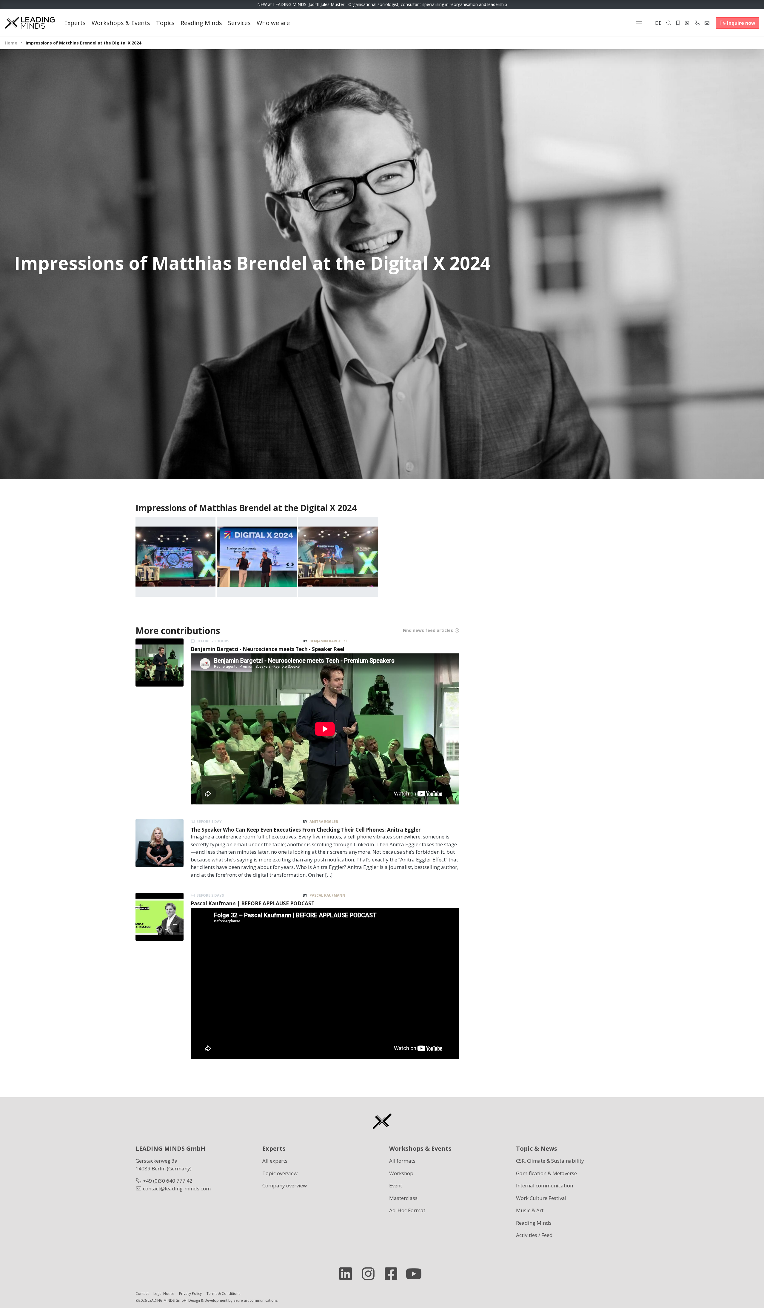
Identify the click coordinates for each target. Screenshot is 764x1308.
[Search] (669, 23)
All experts (274, 1160)
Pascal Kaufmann (327, 895)
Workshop (401, 1173)
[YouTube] (416, 1273)
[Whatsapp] (687, 23)
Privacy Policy (190, 1293)
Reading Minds (201, 23)
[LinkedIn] (348, 1273)
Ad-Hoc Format (407, 1210)
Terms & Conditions (223, 1293)
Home (11, 43)
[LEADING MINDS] (30, 22)
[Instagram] (370, 1273)
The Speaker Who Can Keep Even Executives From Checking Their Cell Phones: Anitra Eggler (305, 829)
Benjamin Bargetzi (328, 641)
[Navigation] (640, 23)
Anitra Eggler (323, 821)
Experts (75, 23)
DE (658, 23)
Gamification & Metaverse (546, 1173)
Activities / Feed (534, 1235)
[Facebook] (393, 1273)
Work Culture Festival (541, 1198)
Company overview (284, 1185)
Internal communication (544, 1185)
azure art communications (255, 1300)
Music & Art (529, 1210)
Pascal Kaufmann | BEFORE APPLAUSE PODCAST (253, 903)
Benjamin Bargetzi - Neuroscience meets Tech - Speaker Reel (267, 649)
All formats (402, 1160)
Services (239, 23)
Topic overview (280, 1173)
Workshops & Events (121, 23)
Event (395, 1185)
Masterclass (403, 1198)
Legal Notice (163, 1293)
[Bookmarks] (678, 23)
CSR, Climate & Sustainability (550, 1160)
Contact (142, 1293)
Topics (165, 23)
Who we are (273, 23)
